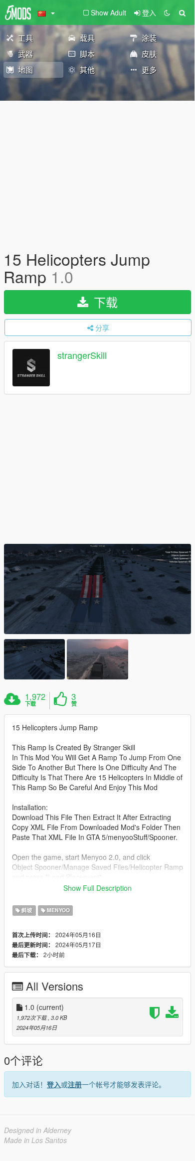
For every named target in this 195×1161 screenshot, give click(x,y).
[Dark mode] (167, 12)
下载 (104, 302)
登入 (54, 1084)
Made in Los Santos (35, 1140)
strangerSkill (82, 355)
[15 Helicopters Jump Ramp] (97, 589)
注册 (75, 1084)
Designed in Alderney (37, 1130)
